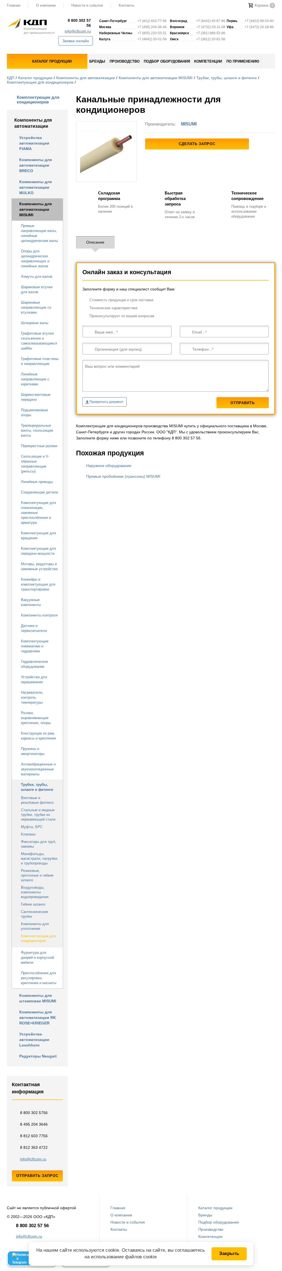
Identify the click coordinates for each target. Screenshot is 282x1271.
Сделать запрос (197, 144)
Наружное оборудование (108, 465)
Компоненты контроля (39, 615)
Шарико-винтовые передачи (35, 397)
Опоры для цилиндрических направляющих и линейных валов (35, 258)
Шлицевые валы (34, 323)
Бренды (205, 1215)
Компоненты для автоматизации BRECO (35, 165)
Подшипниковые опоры (34, 412)
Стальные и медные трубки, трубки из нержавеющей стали (38, 814)
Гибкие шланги (33, 904)
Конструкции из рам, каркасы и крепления (38, 735)
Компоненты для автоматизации (85, 78)
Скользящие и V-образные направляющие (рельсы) (35, 463)
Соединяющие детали (39, 492)
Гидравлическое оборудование (34, 664)
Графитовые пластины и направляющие (39, 361)
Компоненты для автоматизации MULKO (35, 187)
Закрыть (229, 1253)
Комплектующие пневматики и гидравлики (34, 646)
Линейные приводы (37, 482)
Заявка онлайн (75, 41)
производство (125, 61)
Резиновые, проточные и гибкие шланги (37, 875)
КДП (10, 78)
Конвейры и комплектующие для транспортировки (38, 584)
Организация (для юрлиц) (118, 349)
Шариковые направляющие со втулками (36, 307)
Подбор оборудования (218, 1222)
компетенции (208, 61)
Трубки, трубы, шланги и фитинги (226, 78)
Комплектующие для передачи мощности (38, 551)
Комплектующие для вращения (38, 535)
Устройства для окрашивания (34, 679)
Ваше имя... (105, 332)
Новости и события (87, 5)
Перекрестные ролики (39, 446)
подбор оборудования (167, 61)
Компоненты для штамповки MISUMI (37, 998)
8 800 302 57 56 (79, 23)
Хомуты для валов (36, 276)
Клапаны (28, 834)
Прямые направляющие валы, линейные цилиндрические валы (39, 233)
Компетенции (210, 1236)
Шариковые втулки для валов (36, 289)
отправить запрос (37, 1176)
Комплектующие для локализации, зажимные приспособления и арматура (38, 513)
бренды (97, 61)
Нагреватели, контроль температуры (32, 697)
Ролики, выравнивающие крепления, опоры (36, 718)
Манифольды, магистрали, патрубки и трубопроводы (39, 858)
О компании (46, 5)
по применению (242, 61)
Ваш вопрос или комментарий (112, 366)
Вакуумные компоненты (31, 602)
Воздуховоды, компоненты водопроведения (34, 892)
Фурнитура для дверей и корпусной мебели (37, 957)
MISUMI (189, 124)
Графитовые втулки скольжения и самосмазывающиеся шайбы (39, 340)
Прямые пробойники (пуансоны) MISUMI (123, 476)
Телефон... (202, 349)
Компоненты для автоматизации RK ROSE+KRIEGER (37, 1017)
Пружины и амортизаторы (32, 751)
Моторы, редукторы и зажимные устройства (39, 566)
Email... (198, 332)
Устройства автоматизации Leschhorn (34, 1039)
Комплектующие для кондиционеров (40, 82)
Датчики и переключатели (34, 628)
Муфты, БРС (32, 827)
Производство (210, 1229)
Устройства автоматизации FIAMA (34, 143)
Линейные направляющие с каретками (35, 379)
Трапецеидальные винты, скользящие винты (37, 430)
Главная (117, 1208)
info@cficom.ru (78, 31)
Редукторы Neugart (38, 1056)
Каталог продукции (35, 78)
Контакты (126, 5)
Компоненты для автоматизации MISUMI (155, 78)
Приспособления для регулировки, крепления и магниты (38, 978)
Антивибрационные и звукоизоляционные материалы (38, 769)
